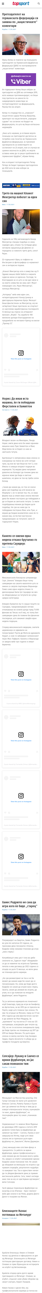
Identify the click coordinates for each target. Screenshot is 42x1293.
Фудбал (4, 29)
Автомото (5, 410)
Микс (4, 204)
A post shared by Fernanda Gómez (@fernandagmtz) (22, 764)
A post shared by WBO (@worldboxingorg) (21, 703)
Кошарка (5, 1218)
